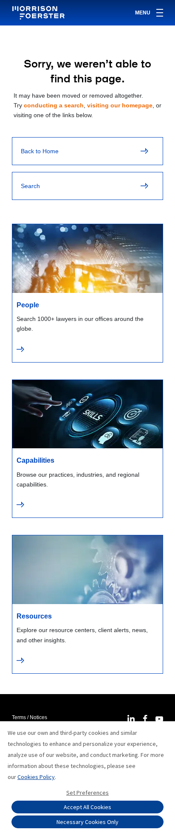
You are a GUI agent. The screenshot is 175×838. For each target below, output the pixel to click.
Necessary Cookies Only (87, 822)
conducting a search (54, 105)
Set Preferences (87, 792)
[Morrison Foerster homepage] (40, 13)
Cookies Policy (36, 777)
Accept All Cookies (87, 807)
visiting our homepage (119, 105)
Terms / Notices (29, 717)
